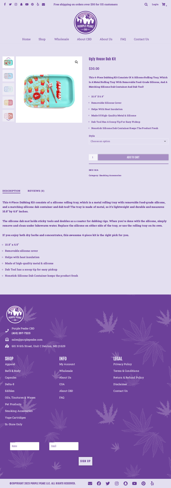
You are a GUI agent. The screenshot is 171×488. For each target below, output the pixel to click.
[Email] (43, 4)
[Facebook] (5, 4)
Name (12, 441)
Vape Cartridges (15, 417)
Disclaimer (120, 384)
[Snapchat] (21, 4)
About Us (106, 39)
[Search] (146, 4)
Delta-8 (9, 384)
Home (26, 39)
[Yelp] (38, 4)
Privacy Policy (122, 364)
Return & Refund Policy (128, 377)
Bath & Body (13, 370)
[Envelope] (90, 483)
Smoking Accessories (110, 175)
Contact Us (141, 39)
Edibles (9, 391)
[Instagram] (16, 4)
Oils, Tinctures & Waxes (20, 397)
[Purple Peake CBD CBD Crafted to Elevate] (85, 22)
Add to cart (133, 157)
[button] (76, 62)
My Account (67, 364)
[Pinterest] (32, 4)
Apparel (10, 364)
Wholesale (61, 39)
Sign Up (85, 461)
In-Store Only (13, 424)
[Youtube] (27, 4)
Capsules (11, 377)
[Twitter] (10, 4)
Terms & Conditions (126, 370)
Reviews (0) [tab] (36, 190)
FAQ (123, 39)
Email (51, 441)
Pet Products (13, 404)
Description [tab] (11, 190)
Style (92, 135)
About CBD (84, 39)
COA (62, 384)
